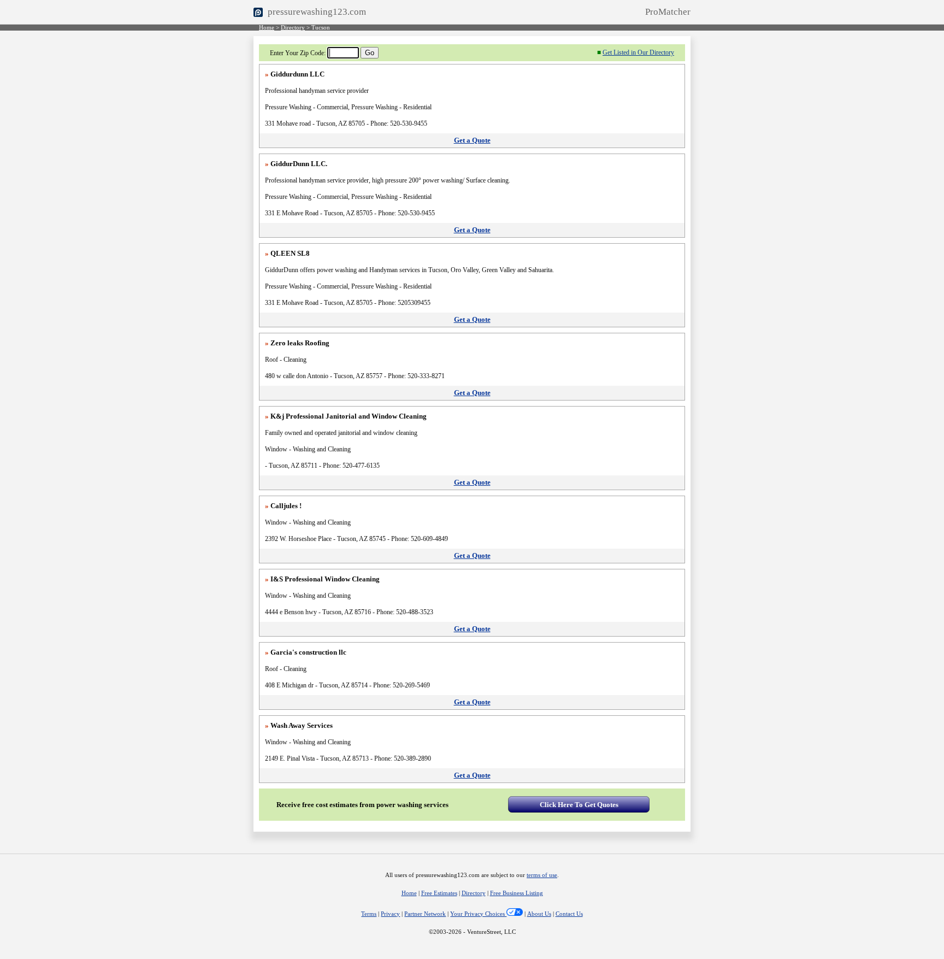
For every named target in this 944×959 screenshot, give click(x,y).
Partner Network (425, 914)
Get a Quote (472, 140)
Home (266, 28)
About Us (539, 914)
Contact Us (569, 914)
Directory (293, 28)
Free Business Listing (516, 893)
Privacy (390, 914)
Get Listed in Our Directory (638, 52)
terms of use (542, 875)
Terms (368, 914)
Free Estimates (439, 893)
